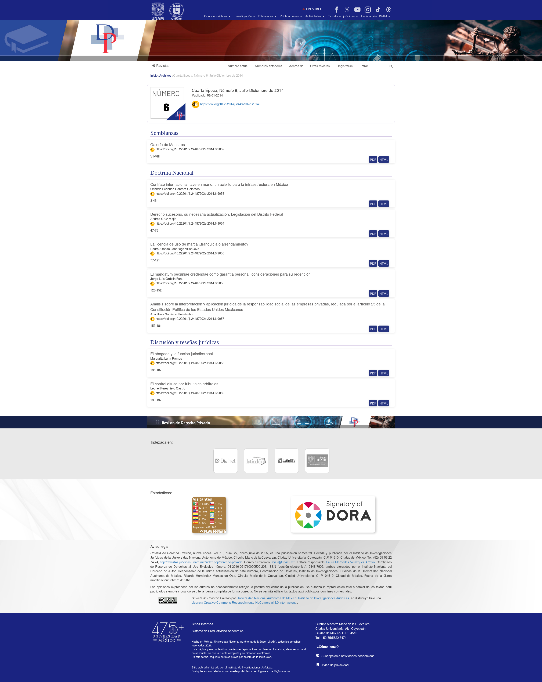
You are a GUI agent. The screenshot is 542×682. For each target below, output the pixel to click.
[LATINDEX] (256, 461)
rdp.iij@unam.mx (283, 562)
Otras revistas (320, 66)
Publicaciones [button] (290, 16)
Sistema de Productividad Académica (217, 630)
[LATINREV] (287, 461)
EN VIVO (313, 9)
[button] (161, 65)
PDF (373, 159)
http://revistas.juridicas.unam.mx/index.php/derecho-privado (201, 562)
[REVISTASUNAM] (317, 461)
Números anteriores (268, 66)
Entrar (363, 66)
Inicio (154, 75)
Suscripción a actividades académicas (348, 655)
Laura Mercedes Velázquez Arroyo (350, 562)
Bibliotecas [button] (266, 16)
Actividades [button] (313, 16)
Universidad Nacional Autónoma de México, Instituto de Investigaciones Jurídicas (293, 598)
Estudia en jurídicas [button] (342, 16)
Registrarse (345, 66)
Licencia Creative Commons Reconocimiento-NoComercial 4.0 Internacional (244, 602)
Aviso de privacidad (334, 665)
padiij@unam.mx (280, 671)
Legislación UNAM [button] (374, 16)
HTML (383, 159)
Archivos (165, 75)
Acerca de (296, 66)
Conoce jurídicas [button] (216, 16)
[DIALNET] (225, 461)
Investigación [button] (243, 16)
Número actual (238, 66)
